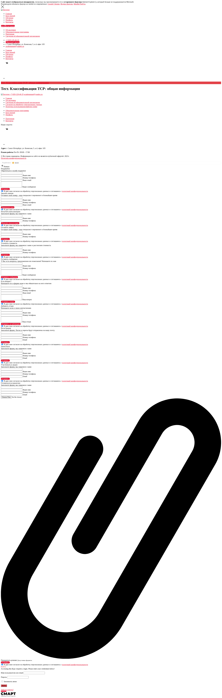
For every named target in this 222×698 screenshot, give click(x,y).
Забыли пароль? (7, 690)
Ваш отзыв (26, 322)
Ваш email (27, 293)
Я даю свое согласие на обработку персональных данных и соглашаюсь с (46, 191)
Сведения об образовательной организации (23, 36)
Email (25, 340)
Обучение (9, 18)
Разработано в (6, 163)
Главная (9, 14)
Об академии (11, 30)
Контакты (9, 22)
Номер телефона (29, 178)
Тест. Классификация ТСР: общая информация (25, 83)
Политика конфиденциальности (13, 158)
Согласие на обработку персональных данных (24, 105)
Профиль (9, 20)
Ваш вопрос (27, 300)
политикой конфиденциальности (75, 191)
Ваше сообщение (29, 187)
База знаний (10, 16)
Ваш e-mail (27, 180)
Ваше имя (27, 175)
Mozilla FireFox (79, 4)
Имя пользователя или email (12, 673)
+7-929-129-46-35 (12, 40)
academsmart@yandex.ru (15, 46)
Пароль (4, 677)
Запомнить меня (10, 681)
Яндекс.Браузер (66, 4)
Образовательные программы (17, 32)
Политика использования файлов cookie (21, 107)
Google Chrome (54, 4)
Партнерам (10, 34)
